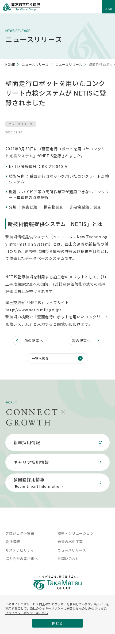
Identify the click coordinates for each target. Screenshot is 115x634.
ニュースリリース (35, 64)
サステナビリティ (19, 550)
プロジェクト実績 (19, 533)
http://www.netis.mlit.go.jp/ (33, 309)
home (10, 64)
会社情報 (12, 541)
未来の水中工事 (70, 541)
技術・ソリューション (75, 533)
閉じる (57, 623)
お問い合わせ (68, 558)
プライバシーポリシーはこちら (26, 613)
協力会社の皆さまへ (21, 558)
